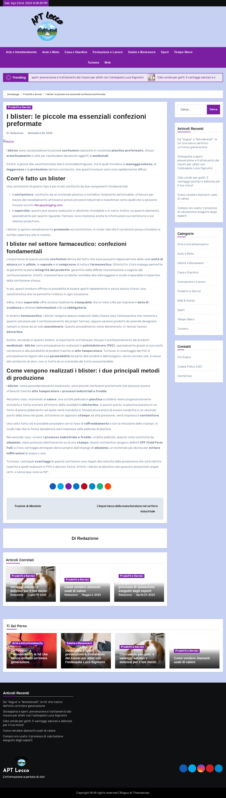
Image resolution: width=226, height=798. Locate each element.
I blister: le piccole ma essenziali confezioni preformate (76, 120)
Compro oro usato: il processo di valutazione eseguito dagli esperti (137, 587)
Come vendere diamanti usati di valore (82, 589)
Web (108, 62)
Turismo (93, 62)
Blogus (124, 792)
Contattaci (184, 376)
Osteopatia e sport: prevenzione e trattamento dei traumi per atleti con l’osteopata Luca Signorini (85, 656)
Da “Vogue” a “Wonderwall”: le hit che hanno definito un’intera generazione (197, 143)
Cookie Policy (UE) (189, 366)
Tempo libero (183, 52)
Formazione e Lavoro (108, 52)
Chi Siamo (184, 357)
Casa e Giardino (76, 52)
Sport (165, 52)
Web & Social (186, 300)
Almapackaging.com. (48, 205)
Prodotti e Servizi (19, 107)
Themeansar (141, 792)
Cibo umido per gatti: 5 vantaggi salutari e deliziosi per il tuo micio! (28, 587)
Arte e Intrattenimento (21, 52)
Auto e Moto (51, 52)
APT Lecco (16, 770)
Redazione (16, 133)
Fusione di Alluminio (27, 506)
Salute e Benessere (142, 52)
